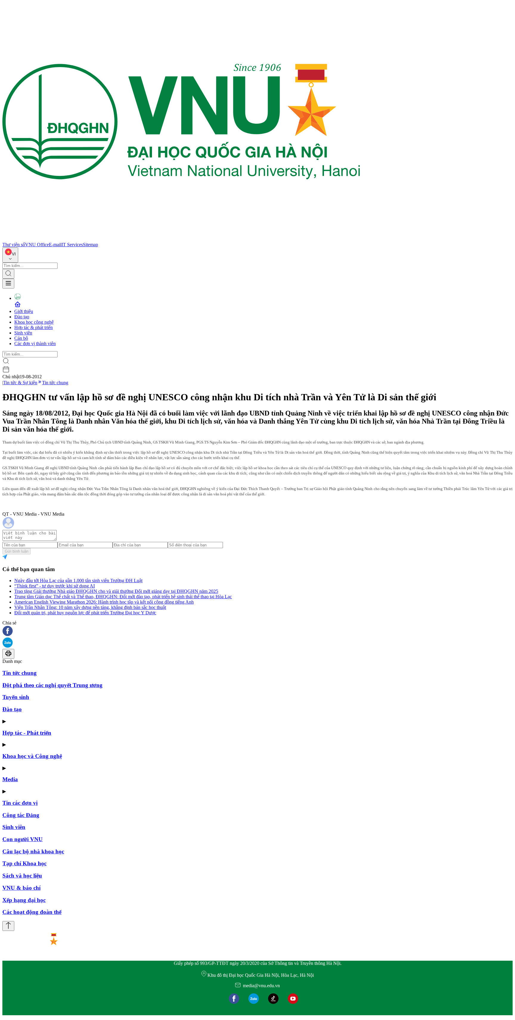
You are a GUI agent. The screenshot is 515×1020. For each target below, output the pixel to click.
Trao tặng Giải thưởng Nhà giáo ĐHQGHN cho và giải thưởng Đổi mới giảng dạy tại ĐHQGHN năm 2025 (116, 591)
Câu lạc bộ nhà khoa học (33, 851)
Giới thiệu (23, 311)
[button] (257, 631)
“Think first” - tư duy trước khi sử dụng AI (54, 585)
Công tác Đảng (20, 815)
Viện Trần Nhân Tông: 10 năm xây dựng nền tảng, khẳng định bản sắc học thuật (90, 607)
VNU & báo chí (21, 888)
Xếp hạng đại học (24, 900)
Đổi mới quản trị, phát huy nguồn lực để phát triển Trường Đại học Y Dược (85, 612)
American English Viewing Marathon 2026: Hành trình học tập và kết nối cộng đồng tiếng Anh (104, 601)
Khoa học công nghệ (34, 322)
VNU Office (37, 244)
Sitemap (90, 244)
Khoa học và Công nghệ (32, 756)
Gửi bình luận (16, 551)
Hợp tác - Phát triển (26, 733)
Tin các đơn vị (20, 803)
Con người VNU (22, 839)
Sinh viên (23, 332)
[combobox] (10, 255)
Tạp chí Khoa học (24, 863)
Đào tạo (21, 316)
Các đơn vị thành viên (35, 343)
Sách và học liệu (22, 875)
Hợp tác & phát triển (33, 327)
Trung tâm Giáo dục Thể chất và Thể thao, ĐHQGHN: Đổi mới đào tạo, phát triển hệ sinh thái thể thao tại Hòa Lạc (123, 596)
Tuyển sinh (15, 697)
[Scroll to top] (8, 926)
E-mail (55, 244)
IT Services (72, 244)
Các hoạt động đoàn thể (31, 912)
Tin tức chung (55, 382)
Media (10, 779)
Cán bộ (21, 338)
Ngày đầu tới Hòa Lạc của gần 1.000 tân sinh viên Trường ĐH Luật (78, 580)
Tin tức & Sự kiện (20, 382)
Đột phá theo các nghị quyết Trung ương (52, 685)
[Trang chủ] (181, 239)
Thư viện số (13, 244)
